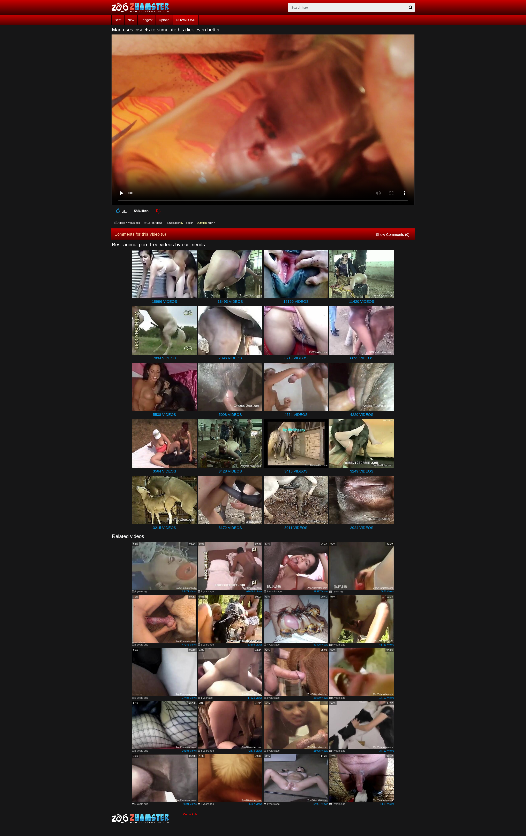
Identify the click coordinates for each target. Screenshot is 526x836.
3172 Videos (230, 528)
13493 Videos (230, 301)
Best (118, 20)
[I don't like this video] (158, 211)
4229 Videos (361, 415)
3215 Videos (164, 528)
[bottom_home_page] (147, 818)
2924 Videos (361, 528)
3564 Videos (164, 471)
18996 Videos (164, 301)
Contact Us (190, 814)
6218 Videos (296, 358)
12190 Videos (296, 301)
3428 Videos (230, 471)
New (131, 20)
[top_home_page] (142, 7)
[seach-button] (410, 7)
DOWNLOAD (185, 20)
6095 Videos (361, 358)
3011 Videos (295, 528)
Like (124, 211)
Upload (164, 20)
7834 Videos (164, 358)
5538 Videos (164, 415)
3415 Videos (296, 471)
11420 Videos (361, 301)
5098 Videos (230, 415)
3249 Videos (361, 471)
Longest (146, 20)
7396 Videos (230, 358)
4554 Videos (296, 415)
